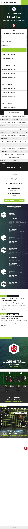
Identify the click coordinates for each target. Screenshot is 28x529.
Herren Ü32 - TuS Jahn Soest (8, 54)
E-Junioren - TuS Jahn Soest (8, 92)
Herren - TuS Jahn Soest (7, 58)
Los (14, 50)
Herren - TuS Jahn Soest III (8, 65)
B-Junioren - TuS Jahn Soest (8, 73)
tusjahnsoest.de (14, 193)
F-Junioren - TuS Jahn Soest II (9, 103)
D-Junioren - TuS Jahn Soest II (9, 88)
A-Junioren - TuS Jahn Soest (8, 69)
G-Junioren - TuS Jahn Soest (9, 107)
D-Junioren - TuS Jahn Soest (8, 84)
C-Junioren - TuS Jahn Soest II (9, 81)
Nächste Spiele (14, 112)
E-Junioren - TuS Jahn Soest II (9, 96)
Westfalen (14, 168)
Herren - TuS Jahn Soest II (8, 62)
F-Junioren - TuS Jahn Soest (8, 100)
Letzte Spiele (26, 112)
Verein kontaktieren (14, 200)
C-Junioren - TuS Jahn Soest (8, 77)
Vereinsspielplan (2, 112)
